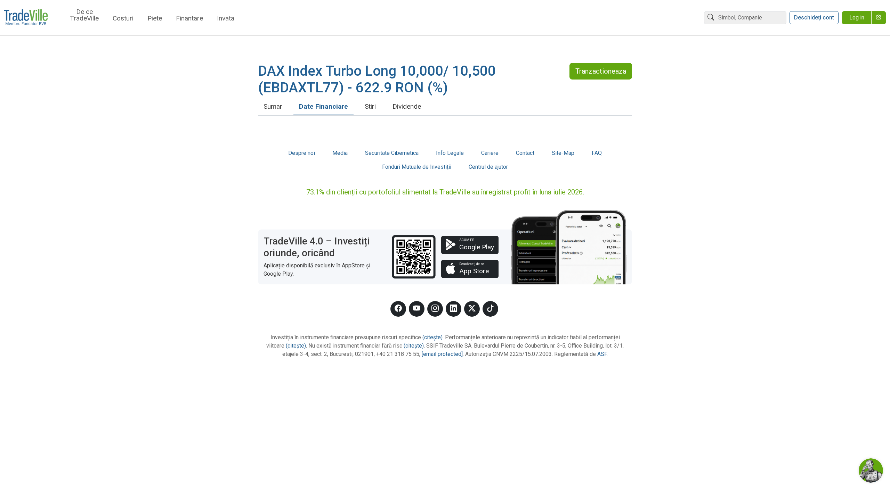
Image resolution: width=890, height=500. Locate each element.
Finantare (189, 18)
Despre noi (301, 153)
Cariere (490, 153)
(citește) (432, 337)
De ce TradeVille (84, 15)
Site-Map (563, 153)
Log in (857, 17)
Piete (154, 18)
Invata (225, 18)
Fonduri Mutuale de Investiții (416, 167)
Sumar (273, 106)
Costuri (123, 18)
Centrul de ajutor (488, 167)
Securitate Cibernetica (392, 153)
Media (340, 153)
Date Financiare (323, 106)
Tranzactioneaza (600, 71)
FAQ (597, 153)
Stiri (370, 106)
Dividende (407, 106)
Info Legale (450, 153)
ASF (602, 354)
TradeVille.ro (26, 17)
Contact (525, 153)
